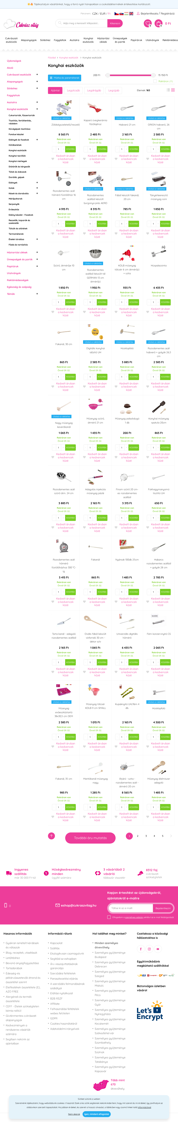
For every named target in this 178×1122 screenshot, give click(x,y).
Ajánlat (55, 90)
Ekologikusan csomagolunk (67, 953)
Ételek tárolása (16, 239)
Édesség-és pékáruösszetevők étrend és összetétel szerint (23, 978)
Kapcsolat (56, 943)
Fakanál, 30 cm (63, 344)
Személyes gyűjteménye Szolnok (110, 1050)
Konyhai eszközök (17, 109)
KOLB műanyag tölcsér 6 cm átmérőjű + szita (127, 269)
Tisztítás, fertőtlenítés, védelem (20, 122)
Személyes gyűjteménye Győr (110, 1002)
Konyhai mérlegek (18, 161)
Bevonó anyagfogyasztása (22, 963)
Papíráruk (12, 266)
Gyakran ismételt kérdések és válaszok (22, 945)
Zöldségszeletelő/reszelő (65, 124)
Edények (13, 182)
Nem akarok (74, 1114)
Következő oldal (171, 835)
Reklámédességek (18, 280)
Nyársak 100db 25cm (127, 559)
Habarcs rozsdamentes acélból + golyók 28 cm (159, 563)
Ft (109, 13)
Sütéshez (12, 88)
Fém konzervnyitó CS (159, 633)
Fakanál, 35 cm (63, 778)
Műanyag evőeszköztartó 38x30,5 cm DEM (64, 712)
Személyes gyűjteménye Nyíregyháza (110, 1012)
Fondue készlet (16, 134)
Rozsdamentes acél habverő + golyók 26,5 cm (158, 352)
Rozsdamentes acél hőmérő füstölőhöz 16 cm (64, 194)
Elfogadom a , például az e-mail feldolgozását (143, 917)
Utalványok (14, 273)
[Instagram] (149, 949)
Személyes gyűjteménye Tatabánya (110, 1059)
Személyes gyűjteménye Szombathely (110, 1040)
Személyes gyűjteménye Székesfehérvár (110, 1031)
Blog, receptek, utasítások (21, 952)
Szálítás (54, 948)
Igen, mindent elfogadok (96, 1114)
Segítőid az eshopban (63, 958)
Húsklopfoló (127, 348)
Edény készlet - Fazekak (21, 215)
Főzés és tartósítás (18, 244)
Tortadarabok (14, 968)
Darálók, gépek (16, 177)
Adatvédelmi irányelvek (64, 1028)
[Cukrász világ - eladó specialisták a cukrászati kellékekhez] (21, 24)
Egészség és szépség (19, 287)
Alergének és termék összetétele (19, 999)
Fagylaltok (13, 95)
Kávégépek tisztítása (19, 129)
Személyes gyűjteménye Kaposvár (110, 1069)
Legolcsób (73, 90)
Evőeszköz (14, 209)
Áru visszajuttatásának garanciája (64, 966)
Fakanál (95, 559)
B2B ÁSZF (56, 998)
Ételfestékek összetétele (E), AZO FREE (23, 989)
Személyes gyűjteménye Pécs (110, 993)
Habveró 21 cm (127, 124)
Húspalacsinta (159, 265)
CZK (95, 13)
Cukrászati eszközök (19, 74)
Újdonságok (14, 60)
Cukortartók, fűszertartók (22, 115)
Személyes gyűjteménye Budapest (110, 955)
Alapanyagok (15, 81)
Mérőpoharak (15, 198)
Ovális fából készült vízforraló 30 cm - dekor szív (95, 637)
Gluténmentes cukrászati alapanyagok (21, 1018)
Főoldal (52, 57)
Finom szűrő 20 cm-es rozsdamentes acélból (127, 493)
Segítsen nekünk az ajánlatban (18, 1041)
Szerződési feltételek (63, 973)
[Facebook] (141, 949)
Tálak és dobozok (17, 171)
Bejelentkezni (163, 908)
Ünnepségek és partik (20, 259)
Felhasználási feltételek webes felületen (64, 1011)
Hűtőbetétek (15, 145)
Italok (11, 188)
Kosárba (70, 149)
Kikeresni (115, 23)
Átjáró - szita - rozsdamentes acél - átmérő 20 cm (127, 782)
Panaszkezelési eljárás (64, 978)
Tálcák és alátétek (18, 228)
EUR (103, 13)
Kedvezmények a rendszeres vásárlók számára (18, 1030)
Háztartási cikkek (17, 252)
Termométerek (16, 234)
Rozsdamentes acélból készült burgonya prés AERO (95, 199)
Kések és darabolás (19, 193)
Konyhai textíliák (17, 155)
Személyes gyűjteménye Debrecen (110, 964)
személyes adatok (134, 917)
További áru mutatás (90, 838)
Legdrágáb (94, 90)
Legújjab (113, 90)
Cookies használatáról (63, 1023)
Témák (11, 293)
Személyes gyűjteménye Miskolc (110, 983)
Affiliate (55, 1003)
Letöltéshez (13, 958)
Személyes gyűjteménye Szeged (110, 974)
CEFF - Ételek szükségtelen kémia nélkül (22, 1008)
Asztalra (12, 102)
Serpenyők (14, 204)
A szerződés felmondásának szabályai (67, 986)
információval (144, 1107)
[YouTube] (158, 949)
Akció (10, 67)
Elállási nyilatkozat (61, 993)
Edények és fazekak (19, 139)
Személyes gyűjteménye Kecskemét (110, 1021)
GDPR (53, 1018)
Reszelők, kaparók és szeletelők (19, 222)
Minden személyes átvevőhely (106, 945)
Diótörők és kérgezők (19, 166)
